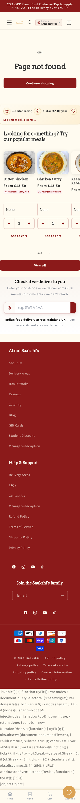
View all (40, 265)
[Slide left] (30, 253)
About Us (15, 363)
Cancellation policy (42, 679)
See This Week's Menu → (19, 120)
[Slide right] (50, 253)
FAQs (12, 485)
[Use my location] (9, 307)
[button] (9, 22)
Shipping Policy (20, 537)
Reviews (15, 394)
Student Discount (22, 435)
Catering (15, 404)
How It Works (18, 384)
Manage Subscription (24, 446)
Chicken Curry (49, 179)
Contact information (57, 672)
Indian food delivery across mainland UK (35, 320)
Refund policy (55, 658)
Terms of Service (21, 527)
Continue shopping (40, 83)
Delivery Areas (19, 373)
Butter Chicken (16, 179)
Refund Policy (19, 516)
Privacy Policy (19, 547)
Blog (12, 415)
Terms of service (55, 665)
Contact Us (17, 495)
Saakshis (33, 657)
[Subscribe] (62, 595)
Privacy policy (27, 665)
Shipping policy (24, 672)
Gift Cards (16, 425)
